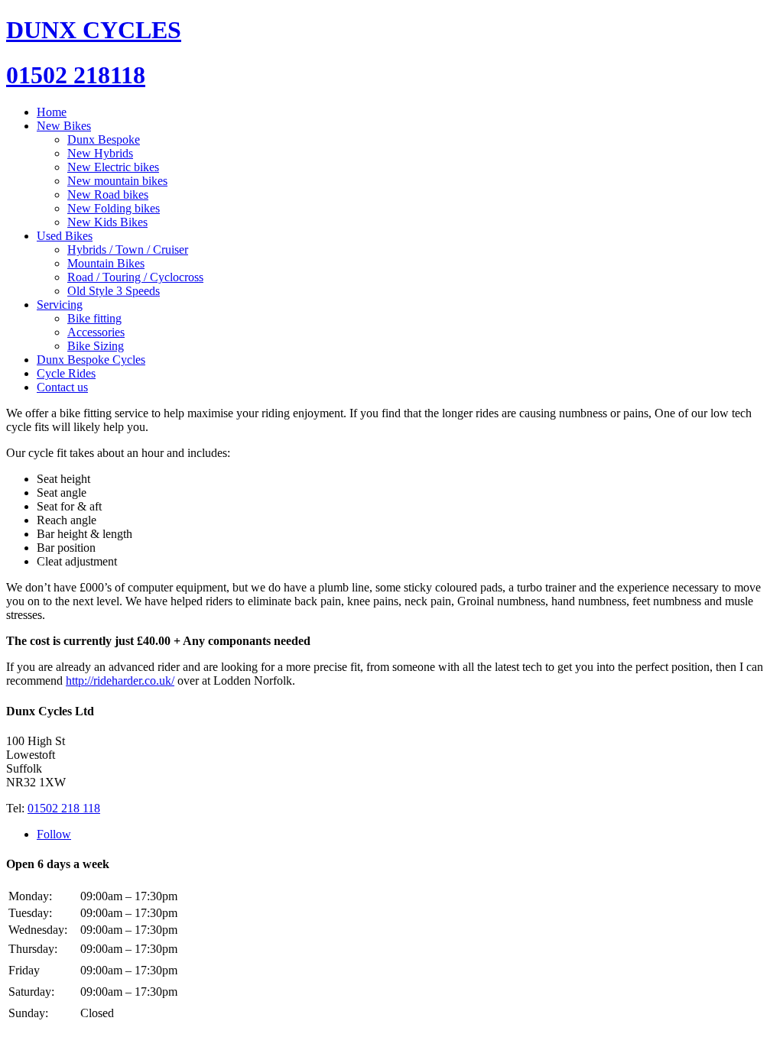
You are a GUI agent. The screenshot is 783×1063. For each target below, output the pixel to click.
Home (52, 111)
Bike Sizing (95, 345)
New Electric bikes (113, 166)
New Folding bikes (113, 208)
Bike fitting (94, 318)
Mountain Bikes (106, 263)
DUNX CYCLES (93, 30)
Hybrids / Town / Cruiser (127, 249)
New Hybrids (100, 153)
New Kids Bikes (107, 222)
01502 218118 (75, 75)
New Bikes (64, 125)
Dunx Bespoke (103, 139)
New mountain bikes (117, 180)
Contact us (62, 387)
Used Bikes (65, 235)
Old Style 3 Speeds (113, 290)
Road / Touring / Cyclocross (135, 277)
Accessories (96, 332)
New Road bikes (107, 194)
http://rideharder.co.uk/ (120, 680)
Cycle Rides (66, 373)
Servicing (60, 304)
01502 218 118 (64, 808)
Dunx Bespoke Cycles (91, 359)
